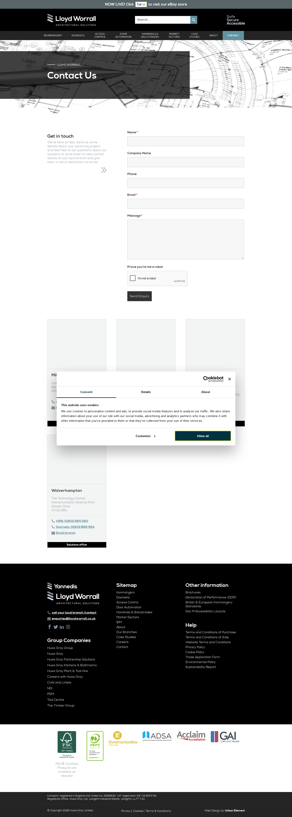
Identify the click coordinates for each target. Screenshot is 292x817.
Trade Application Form (203, 657)
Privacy (126, 811)
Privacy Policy (195, 647)
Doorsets (78, 35)
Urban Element (235, 810)
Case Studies (195, 35)
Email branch (65, 533)
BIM (119, 622)
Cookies (138, 811)
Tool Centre (55, 700)
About (213, 35)
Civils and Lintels (59, 682)
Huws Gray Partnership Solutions (71, 659)
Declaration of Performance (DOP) (211, 597)
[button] (193, 20)
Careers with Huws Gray (65, 677)
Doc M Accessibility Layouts (205, 611)
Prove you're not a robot (145, 267)
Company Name (139, 153)
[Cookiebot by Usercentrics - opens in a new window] (206, 379)
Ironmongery (53, 35)
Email (132, 195)
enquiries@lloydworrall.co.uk (74, 619)
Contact (233, 35)
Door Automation (123, 35)
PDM (50, 694)
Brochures (193, 592)
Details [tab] (146, 392)
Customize (143, 435)
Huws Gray (55, 654)
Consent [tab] (86, 392)
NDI (49, 688)
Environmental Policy (201, 662)
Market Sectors (174, 35)
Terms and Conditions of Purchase (211, 632)
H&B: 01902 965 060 (72, 521)
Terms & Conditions (158, 811)
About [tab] (205, 392)
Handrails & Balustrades (150, 35)
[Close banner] (229, 379)
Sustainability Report (201, 667)
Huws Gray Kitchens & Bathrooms (72, 665)
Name (132, 132)
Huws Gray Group (60, 648)
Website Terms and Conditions (208, 642)
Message (134, 216)
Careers (122, 642)
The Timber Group (60, 705)
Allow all (203, 435)
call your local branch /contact (74, 613)
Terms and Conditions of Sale (207, 637)
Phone (132, 174)
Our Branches (126, 632)
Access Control (100, 35)
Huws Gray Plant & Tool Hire (67, 671)
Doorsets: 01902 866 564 (75, 527)
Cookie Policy (195, 652)
